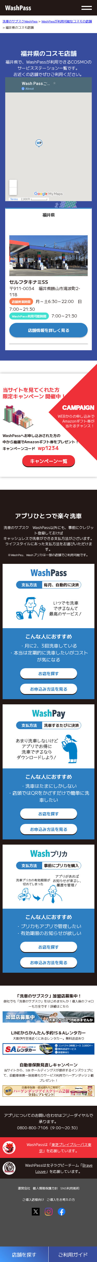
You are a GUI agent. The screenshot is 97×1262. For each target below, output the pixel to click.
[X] (36, 1212)
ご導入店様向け (33, 1199)
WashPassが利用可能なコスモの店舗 (66, 21)
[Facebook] (61, 1212)
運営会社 (24, 1188)
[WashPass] (18, 7)
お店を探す (48, 673)
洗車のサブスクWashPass (20, 21)
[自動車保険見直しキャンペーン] (48, 1091)
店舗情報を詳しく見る (48, 330)
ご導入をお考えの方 (61, 1199)
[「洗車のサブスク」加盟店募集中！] (48, 1017)
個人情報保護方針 (45, 1188)
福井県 (48, 215)
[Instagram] (49, 1212)
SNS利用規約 (69, 1188)
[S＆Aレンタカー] (48, 1049)
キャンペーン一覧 (48, 460)
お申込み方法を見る (48, 689)
